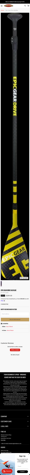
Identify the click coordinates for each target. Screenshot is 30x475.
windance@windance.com (15, 443)
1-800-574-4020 (4, 443)
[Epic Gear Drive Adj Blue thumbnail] (1, 283)
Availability (5, 323)
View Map (3, 440)
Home (2, 10)
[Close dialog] (28, 454)
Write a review (15, 350)
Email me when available (15, 319)
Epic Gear (5, 292)
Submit (22, 471)
